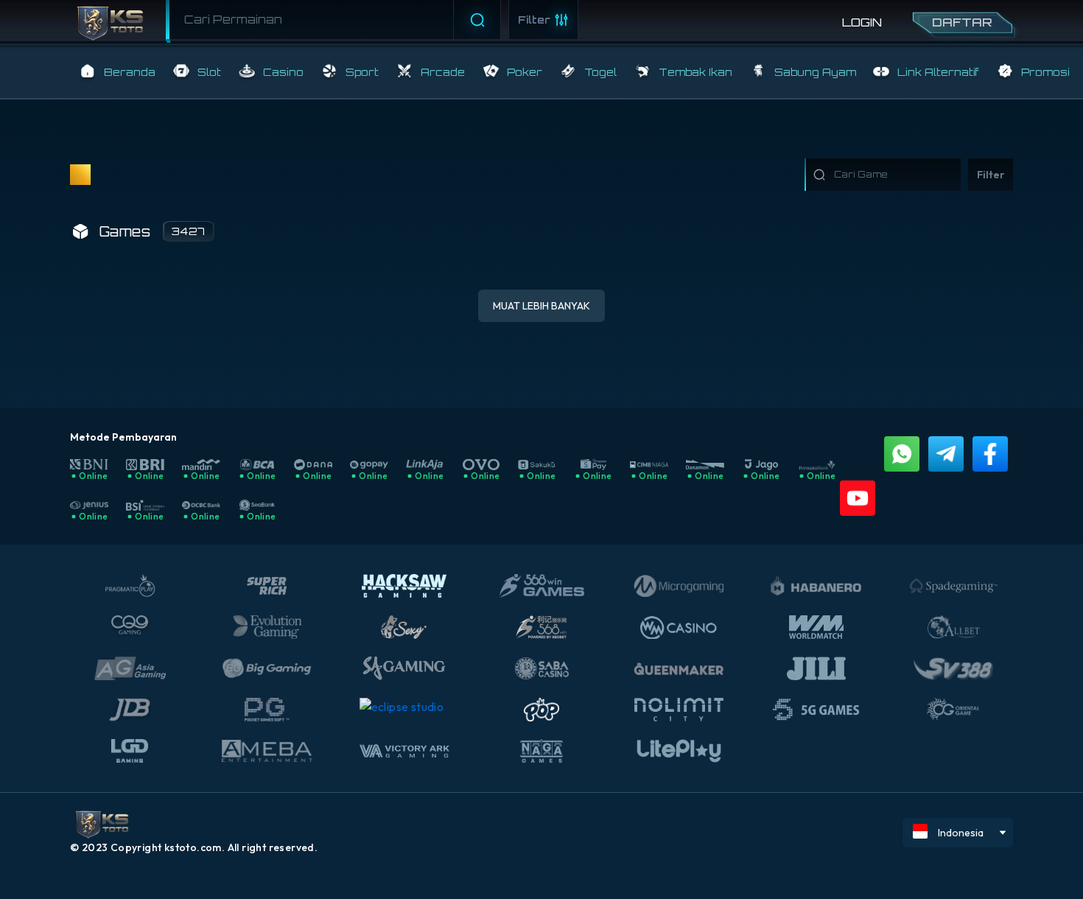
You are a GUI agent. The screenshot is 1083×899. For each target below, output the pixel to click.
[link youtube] (858, 498)
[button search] (170, 17)
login (862, 22)
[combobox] (335, 19)
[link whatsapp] (902, 454)
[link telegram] (946, 454)
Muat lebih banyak (541, 305)
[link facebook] (990, 454)
